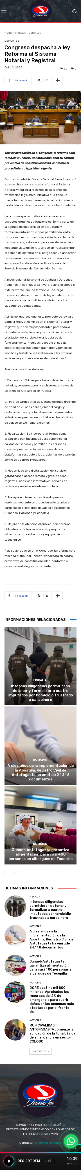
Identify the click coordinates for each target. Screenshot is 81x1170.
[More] (58, 80)
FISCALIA (40, 680)
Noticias (20, 33)
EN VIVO (72, 1163)
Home (8, 33)
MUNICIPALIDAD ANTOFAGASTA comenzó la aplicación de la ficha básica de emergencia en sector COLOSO (52, 1033)
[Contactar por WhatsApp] (70, 1141)
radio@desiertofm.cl (48, 1142)
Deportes (35, 33)
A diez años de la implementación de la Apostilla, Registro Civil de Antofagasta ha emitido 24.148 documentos (40, 772)
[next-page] (14, 873)
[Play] (8, 1161)
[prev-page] (7, 873)
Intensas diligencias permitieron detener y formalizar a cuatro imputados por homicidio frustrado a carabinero (40, 693)
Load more (39, 1051)
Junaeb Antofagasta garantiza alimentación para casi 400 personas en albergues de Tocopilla (41, 854)
